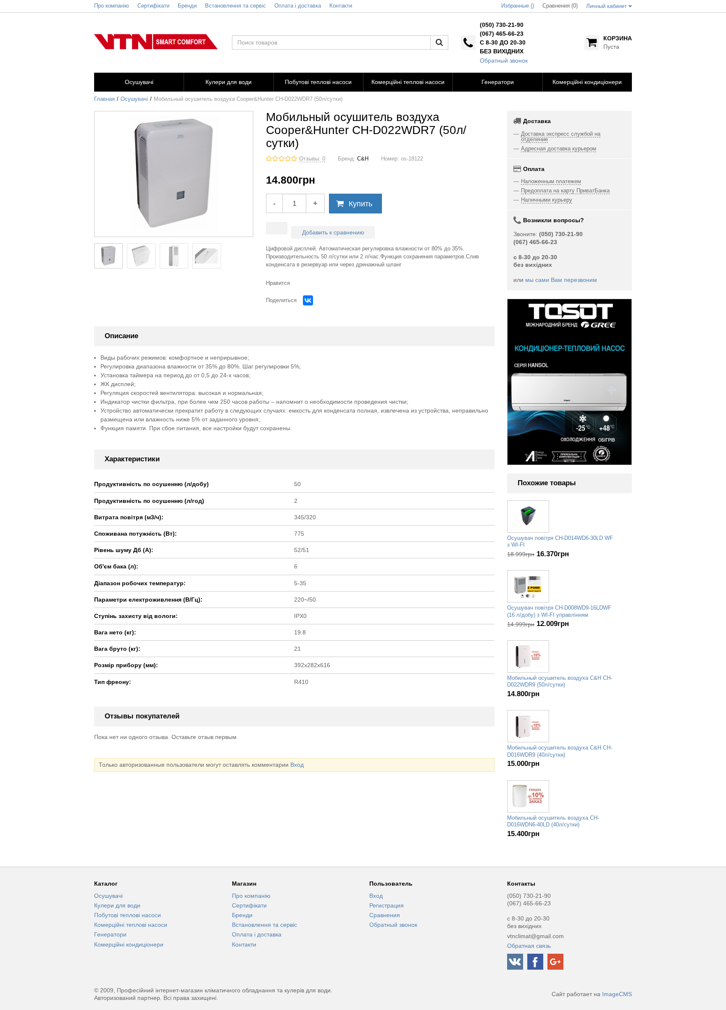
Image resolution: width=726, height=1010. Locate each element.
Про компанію (251, 895)
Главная (104, 99)
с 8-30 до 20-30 (503, 42)
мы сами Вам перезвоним (561, 279)
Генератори (110, 934)
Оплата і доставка (256, 934)
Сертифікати (249, 905)
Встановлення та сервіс (264, 924)
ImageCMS (617, 994)
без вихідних (501, 51)
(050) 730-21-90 (501, 24)
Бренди (242, 915)
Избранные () (517, 6)
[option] (570, 382)
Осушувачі (134, 99)
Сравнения (384, 915)
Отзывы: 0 (312, 159)
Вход (297, 764)
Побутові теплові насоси (127, 915)
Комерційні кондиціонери (128, 944)
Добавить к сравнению (333, 232)
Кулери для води (117, 905)
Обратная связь (529, 945)
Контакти (244, 944)
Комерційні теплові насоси (130, 924)
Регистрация (386, 905)
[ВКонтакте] (308, 300)
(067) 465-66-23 (501, 33)
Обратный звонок (504, 60)
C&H (362, 159)
